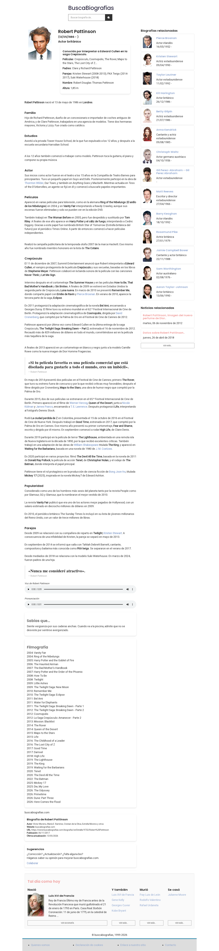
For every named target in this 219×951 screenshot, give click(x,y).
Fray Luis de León (150, 894)
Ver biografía (67, 923)
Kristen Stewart (113, 533)
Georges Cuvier (121, 905)
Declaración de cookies (89, 945)
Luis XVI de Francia (123, 894)
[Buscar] (108, 17)
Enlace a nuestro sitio (133, 945)
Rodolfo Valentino (150, 899)
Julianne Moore (177, 894)
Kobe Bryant (119, 910)
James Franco (44, 406)
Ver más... (167, 346)
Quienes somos (40, 945)
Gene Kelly (118, 899)
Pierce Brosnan (86, 294)
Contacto (170, 945)
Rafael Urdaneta (149, 905)
